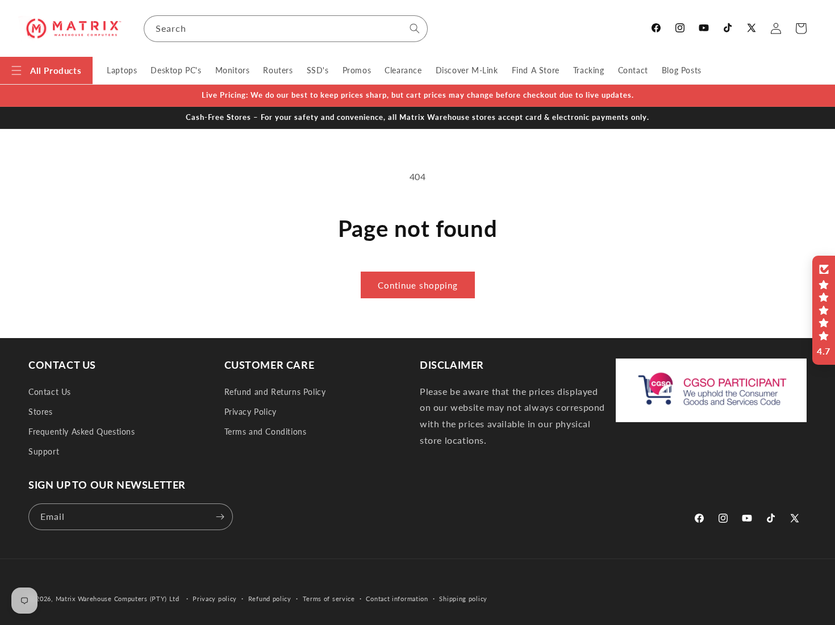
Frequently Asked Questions (81, 431)
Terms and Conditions (265, 431)
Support (43, 451)
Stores (40, 411)
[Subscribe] (219, 516)
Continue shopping (418, 285)
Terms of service (329, 598)
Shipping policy (463, 598)
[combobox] (285, 28)
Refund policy (269, 598)
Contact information (397, 598)
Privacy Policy (250, 411)
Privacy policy (215, 598)
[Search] (414, 28)
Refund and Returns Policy (275, 392)
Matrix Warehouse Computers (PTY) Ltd (117, 598)
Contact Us (49, 392)
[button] (46, 70)
